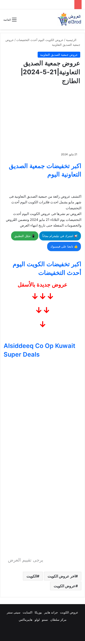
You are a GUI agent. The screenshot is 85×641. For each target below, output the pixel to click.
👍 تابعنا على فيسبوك (64, 246)
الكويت (32, 576)
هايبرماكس (25, 619)
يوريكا (38, 612)
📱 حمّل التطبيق (24, 236)
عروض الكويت (64, 586)
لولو (37, 619)
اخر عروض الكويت (61, 576)
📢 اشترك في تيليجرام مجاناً (60, 236)
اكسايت (27, 612)
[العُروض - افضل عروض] (69, 19)
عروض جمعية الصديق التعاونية (59, 54)
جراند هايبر (51, 612)
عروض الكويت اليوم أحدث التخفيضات (39, 40)
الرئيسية (71, 40)
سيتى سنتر (13, 612)
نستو (45, 619)
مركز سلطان (58, 619)
